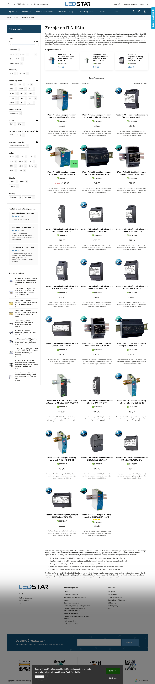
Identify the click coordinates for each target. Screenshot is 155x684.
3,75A (13, 98)
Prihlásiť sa (130, 642)
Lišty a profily (113, 606)
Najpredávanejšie (51, 83)
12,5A (23, 89)
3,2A (31, 103)
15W (31, 161)
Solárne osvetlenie (115, 597)
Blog (109, 608)
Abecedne (85, 83)
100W (22, 161)
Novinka (24, 54)
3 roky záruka (16, 63)
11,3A (23, 93)
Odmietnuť (113, 678)
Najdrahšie (75, 83)
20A (31, 89)
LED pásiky (112, 591)
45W (13, 170)
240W (32, 166)
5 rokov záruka (16, 59)
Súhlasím (112, 671)
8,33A (23, 98)
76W (22, 170)
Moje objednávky (70, 621)
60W (13, 161)
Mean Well (29, 197)
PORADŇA (117, 4)
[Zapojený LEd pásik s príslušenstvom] (131, 665)
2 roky (13, 181)
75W (13, 166)
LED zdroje (112, 603)
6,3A (22, 103)
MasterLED (15, 197)
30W (32, 157)
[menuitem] (13, 11)
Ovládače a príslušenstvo (117, 600)
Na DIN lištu (15, 113)
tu (79, 672)
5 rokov (14, 186)
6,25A (13, 93)
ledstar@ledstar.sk (26, 598)
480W (22, 166)
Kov (13, 73)
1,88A (32, 98)
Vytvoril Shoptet (143, 680)
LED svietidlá (113, 594)
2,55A (13, 103)
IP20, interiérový (17, 135)
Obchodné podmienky (72, 603)
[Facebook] (8, 4)
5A (29, 84)
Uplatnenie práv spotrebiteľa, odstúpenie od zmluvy (74, 609)
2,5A (21, 84)
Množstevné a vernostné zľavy (75, 597)
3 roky (23, 181)
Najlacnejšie (64, 83)
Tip (33, 54)
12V (12, 124)
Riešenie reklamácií (71, 613)
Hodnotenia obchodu (71, 624)
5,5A (31, 93)
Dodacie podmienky (71, 594)
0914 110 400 (24, 601)
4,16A (13, 89)
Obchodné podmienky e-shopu (134, 4)
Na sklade (15, 49)
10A (12, 84)
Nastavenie (39, 676)
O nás (66, 591)
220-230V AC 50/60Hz (19, 146)
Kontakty (67, 600)
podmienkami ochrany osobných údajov (51, 644)
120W (23, 157)
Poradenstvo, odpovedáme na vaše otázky (76, 617)
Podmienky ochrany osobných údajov (77, 606)
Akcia (13, 54)
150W (13, 157)
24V (21, 124)
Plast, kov (23, 73)
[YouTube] (26, 609)
